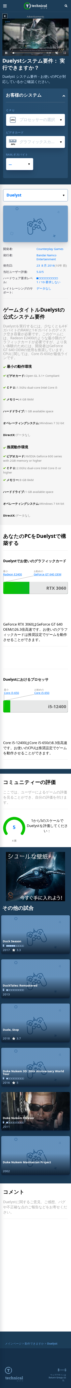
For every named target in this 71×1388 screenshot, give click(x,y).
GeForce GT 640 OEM (47, 574)
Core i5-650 (11, 693)
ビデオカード (15, 132)
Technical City (35, 6)
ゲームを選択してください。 (35, 195)
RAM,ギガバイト (17, 154)
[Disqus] (35, 1276)
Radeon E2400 (12, 574)
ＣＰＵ (10, 110)
